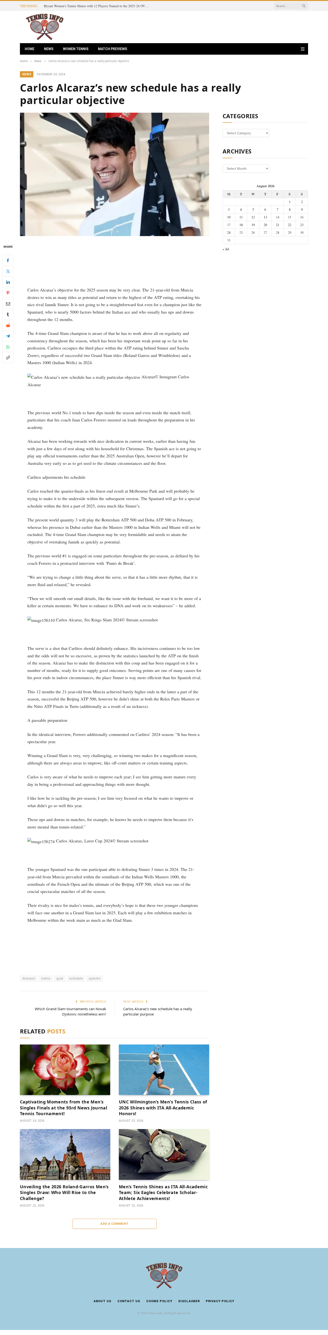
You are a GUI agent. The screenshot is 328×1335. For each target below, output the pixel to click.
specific (95, 978)
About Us (102, 1301)
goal (59, 978)
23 (302, 224)
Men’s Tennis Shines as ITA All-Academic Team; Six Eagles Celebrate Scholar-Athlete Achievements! (163, 1192)
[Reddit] (7, 325)
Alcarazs (28, 978)
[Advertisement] (220, 26)
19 (253, 224)
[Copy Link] (7, 357)
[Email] (7, 303)
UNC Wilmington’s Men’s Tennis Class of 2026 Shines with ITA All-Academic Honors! (163, 1107)
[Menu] (302, 49)
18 (241, 224)
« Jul (226, 249)
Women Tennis (75, 49)
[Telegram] (7, 335)
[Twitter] (7, 271)
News (48, 49)
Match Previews (112, 49)
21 (277, 224)
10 (229, 217)
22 (289, 224)
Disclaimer (189, 1301)
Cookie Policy (159, 1301)
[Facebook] (7, 260)
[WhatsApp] (7, 346)
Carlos (45, 978)
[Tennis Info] (44, 27)
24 (229, 232)
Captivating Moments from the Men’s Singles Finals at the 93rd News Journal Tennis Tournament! (98, 6)
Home (29, 49)
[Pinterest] (7, 292)
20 (265, 224)
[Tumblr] (7, 314)
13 (265, 217)
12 (253, 217)
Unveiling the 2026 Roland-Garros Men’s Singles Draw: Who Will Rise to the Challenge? (64, 1192)
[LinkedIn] (7, 281)
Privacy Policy (220, 1301)
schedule (76, 978)
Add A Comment (114, 1223)
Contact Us (128, 1301)
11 (241, 217)
